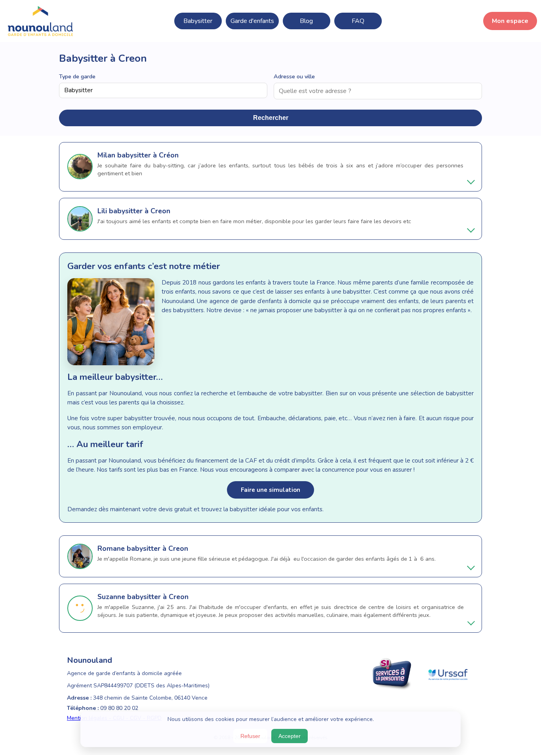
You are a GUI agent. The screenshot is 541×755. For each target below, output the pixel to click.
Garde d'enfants (252, 21)
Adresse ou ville (294, 76)
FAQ (358, 21)
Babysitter (197, 21)
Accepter (289, 736)
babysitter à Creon (139, 211)
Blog (306, 21)
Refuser (250, 736)
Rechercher (270, 117)
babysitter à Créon (148, 155)
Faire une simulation (270, 490)
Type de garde (77, 76)
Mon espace (510, 21)
